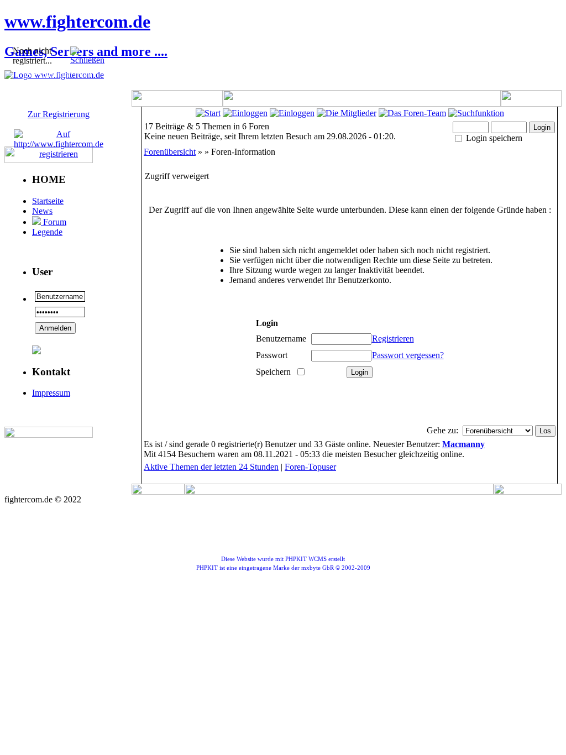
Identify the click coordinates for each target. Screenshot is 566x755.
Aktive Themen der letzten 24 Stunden (211, 466)
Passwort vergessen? (408, 355)
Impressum (51, 392)
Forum (53, 222)
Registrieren (393, 338)
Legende (47, 232)
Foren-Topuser (310, 466)
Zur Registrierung (59, 114)
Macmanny (463, 444)
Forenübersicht (170, 151)
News (42, 211)
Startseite (48, 201)
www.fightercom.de (77, 22)
